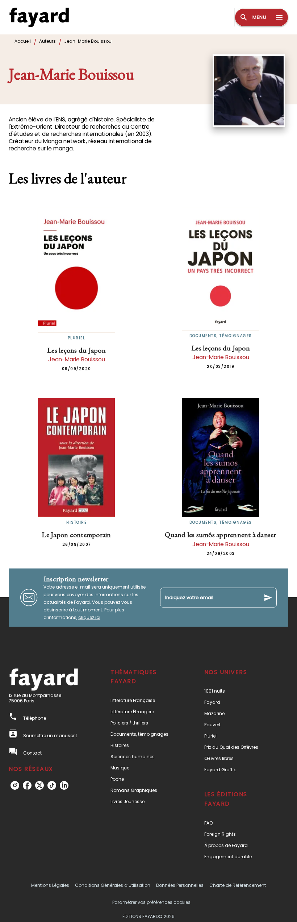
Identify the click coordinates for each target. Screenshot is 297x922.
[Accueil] (39, 17)
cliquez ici (89, 617)
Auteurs (47, 41)
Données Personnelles (180, 885)
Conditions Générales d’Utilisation (112, 885)
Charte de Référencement (237, 885)
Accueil (22, 41)
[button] (143, 700)
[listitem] (15, 785)
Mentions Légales (50, 885)
